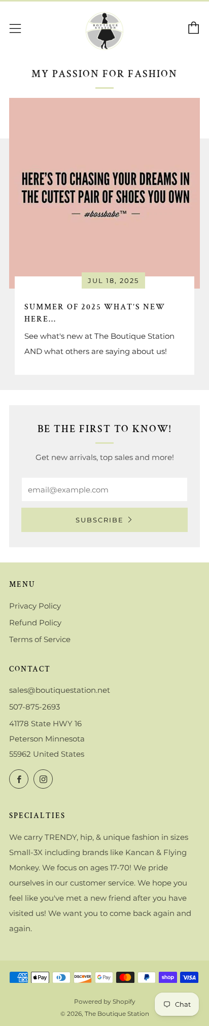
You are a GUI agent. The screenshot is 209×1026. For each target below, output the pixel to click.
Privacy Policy (35, 606)
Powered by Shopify (104, 1001)
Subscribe (100, 520)
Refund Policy (35, 622)
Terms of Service (40, 639)
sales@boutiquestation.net (59, 690)
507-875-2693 (34, 707)
